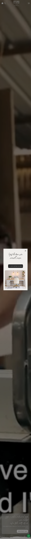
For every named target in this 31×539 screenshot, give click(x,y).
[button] (25, 251)
